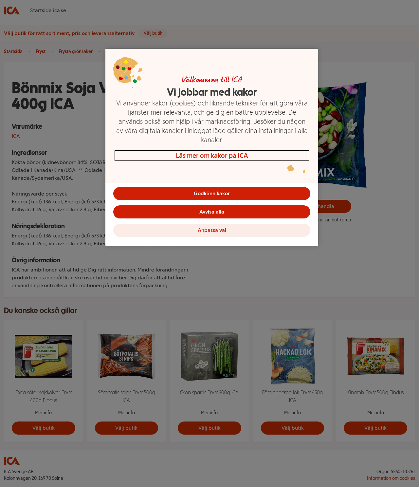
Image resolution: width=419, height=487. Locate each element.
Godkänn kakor (212, 193)
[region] (211, 147)
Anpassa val (212, 230)
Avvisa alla (211, 212)
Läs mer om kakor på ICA (212, 155)
